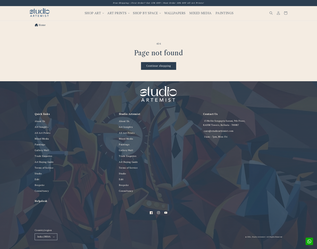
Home (42, 25)
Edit (37, 179)
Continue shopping (158, 65)
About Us (40, 121)
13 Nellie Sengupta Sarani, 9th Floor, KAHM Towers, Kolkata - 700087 (224, 122)
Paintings (40, 144)
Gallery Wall (42, 150)
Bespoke (39, 185)
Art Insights (42, 126)
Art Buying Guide (44, 161)
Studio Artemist (258, 237)
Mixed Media (42, 138)
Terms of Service (44, 167)
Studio (38, 173)
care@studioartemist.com (218, 130)
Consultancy (42, 190)
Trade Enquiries (43, 156)
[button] (271, 13)
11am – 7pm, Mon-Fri (215, 136)
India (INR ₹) (44, 236)
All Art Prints (42, 132)
